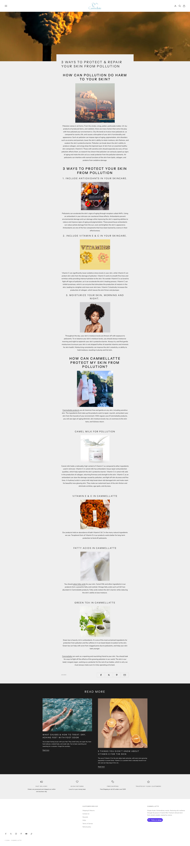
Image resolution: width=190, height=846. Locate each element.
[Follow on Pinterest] (21, 834)
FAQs (84, 820)
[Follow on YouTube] (26, 834)
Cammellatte (67, 656)
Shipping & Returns (89, 810)
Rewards (85, 817)
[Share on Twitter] (109, 675)
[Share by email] (125, 675)
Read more (46, 750)
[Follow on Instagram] (16, 834)
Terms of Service (88, 824)
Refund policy (87, 827)
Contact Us (86, 814)
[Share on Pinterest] (117, 675)
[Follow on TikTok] (31, 834)
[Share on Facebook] (101, 675)
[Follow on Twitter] (11, 834)
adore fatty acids (79, 584)
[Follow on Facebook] (6, 834)
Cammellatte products (71, 410)
